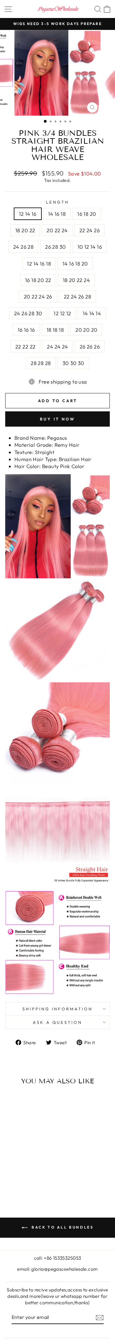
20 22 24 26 (38, 296)
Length (57, 202)
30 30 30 (73, 363)
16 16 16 (26, 330)
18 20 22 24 (76, 280)
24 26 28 (23, 247)
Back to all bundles (62, 1227)
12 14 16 (27, 214)
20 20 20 (86, 330)
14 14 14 (92, 313)
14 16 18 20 (75, 263)
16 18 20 (86, 214)
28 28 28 (41, 363)
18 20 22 (25, 230)
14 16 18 (57, 214)
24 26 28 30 (28, 313)
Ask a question (57, 1022)
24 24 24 (57, 346)
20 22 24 (57, 230)
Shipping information (57, 1008)
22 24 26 (89, 230)
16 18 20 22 (38, 280)
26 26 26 (90, 346)
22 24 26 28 (77, 296)
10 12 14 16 (90, 247)
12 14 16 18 (39, 263)
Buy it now (57, 419)
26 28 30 (55, 247)
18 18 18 (55, 330)
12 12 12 (62, 313)
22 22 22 (25, 346)
